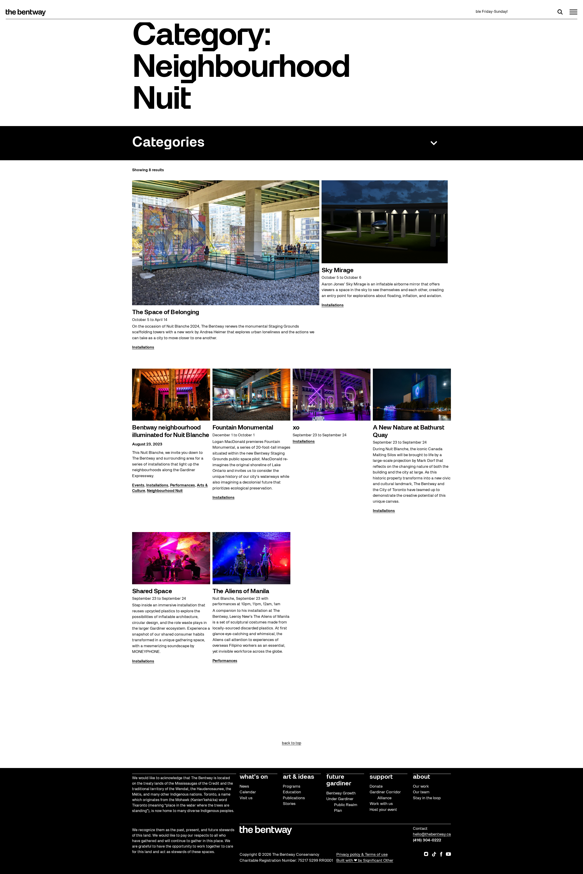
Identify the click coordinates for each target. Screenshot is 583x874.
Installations (143, 347)
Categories (168, 143)
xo (296, 428)
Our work (421, 786)
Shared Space (152, 591)
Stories (289, 804)
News (244, 786)
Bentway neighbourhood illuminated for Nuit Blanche (170, 431)
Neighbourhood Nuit (165, 491)
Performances (182, 485)
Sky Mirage (338, 270)
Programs (291, 786)
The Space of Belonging (165, 312)
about (421, 777)
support (381, 777)
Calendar (248, 792)
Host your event (383, 810)
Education (292, 792)
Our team (421, 792)
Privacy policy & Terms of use (362, 854)
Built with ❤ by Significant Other (364, 860)
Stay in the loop (427, 798)
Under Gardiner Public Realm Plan (341, 804)
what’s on (254, 777)
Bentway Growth (341, 793)
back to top (291, 743)
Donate (376, 786)
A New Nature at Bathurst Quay (408, 431)
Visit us (246, 798)
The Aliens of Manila (240, 591)
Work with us (381, 804)
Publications (294, 798)
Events (138, 485)
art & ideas (298, 777)
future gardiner (338, 780)
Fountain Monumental (242, 428)
